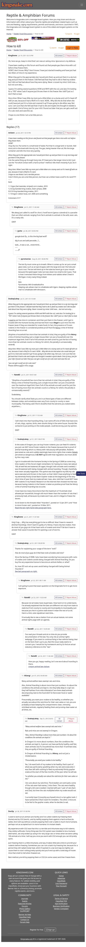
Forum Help (24, 922)
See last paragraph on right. (26, 571)
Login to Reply (72, 48)
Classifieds (61, 881)
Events (24, 901)
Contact (60, 56)
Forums (25, 906)
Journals (25, 898)
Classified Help (25, 917)
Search (69, 34)
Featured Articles (24, 903)
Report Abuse (72, 56)
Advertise (61, 878)
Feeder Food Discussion (23, 34)
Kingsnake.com (27, 939)
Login (77, 34)
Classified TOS (61, 901)
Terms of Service (61, 898)
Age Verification (61, 903)
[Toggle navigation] (82, 5)
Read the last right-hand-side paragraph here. (33, 508)
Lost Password (61, 883)
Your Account (61, 886)
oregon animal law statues (39, 666)
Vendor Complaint (61, 909)
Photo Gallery (24, 909)
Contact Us (24, 919)
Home (9, 34)
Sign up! (51, 930)
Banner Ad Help (25, 914)
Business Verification (61, 906)
